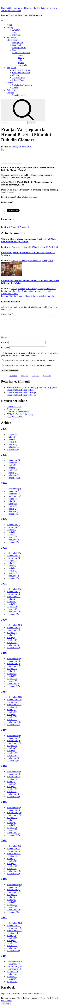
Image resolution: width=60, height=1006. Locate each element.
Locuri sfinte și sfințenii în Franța (21, 392)
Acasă (9, 25)
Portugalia (22, 65)
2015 (4, 802)
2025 (4, 454)
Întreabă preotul (19, 95)
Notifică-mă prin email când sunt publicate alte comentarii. (30, 360)
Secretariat (11, 37)
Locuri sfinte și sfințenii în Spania (21, 395)
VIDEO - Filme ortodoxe (18, 411)
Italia (20, 60)
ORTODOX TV (14, 406)
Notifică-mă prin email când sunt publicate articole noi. (28, 365)
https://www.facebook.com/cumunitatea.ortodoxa (22, 993)
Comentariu (7, 314)
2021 (4, 583)
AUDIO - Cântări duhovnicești (20, 414)
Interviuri (16, 35)
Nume (4, 337)
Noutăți (10, 27)
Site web (5, 347)
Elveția (21, 57)
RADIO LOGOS (14, 417)
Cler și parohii (13, 40)
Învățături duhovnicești (22, 85)
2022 (4, 547)
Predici (10, 82)
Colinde (15, 75)
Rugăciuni (11, 67)
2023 (4, 519)
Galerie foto (12, 90)
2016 (4, 766)
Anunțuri (16, 30)
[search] (23, 110)
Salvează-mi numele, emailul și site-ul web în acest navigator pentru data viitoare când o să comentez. (29, 354)
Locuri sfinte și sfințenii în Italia (20, 390)
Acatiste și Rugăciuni (21, 70)
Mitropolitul (17, 42)
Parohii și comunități (21, 52)
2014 (4, 840)
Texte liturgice (18, 77)
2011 (4, 956)
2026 (4, 428)
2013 (4, 879)
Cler (14, 50)
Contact (10, 93)
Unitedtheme (6, 1000)
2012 (4, 917)
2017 (4, 730)
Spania (21, 62)
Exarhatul (16, 45)
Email (4, 342)
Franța (20, 55)
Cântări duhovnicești (21, 72)
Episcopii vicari (19, 47)
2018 (4, 691)
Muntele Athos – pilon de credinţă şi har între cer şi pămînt (32, 387)
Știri (14, 32)
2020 (4, 619)
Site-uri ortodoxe (14, 409)
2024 (4, 483)
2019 (4, 653)
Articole (15, 88)
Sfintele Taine (18, 80)
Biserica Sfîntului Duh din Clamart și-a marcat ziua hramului (27, 296)
